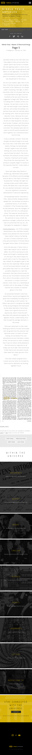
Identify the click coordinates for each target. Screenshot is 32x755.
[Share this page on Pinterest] (18, 36)
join (7, 433)
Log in (2, 433)
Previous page (21, 438)
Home (4, 19)
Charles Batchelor (9, 229)
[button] (16, 422)
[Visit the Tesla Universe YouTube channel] (19, 736)
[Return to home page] (16, 747)
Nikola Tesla (13, 19)
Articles (24, 19)
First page (9, 438)
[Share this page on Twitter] (14, 36)
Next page (11, 442)
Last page (20, 442)
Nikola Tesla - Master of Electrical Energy (16, 45)
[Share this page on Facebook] (9, 36)
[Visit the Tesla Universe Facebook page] (16, 736)
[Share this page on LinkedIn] (22, 36)
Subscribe (16, 711)
